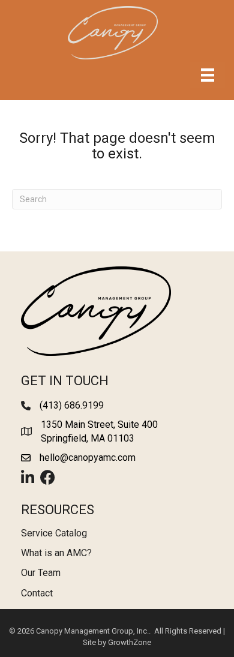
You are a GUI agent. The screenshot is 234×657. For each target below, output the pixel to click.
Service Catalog (54, 533)
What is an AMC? (56, 553)
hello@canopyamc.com (88, 457)
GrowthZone (129, 642)
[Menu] (207, 75)
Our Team (41, 572)
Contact (37, 593)
